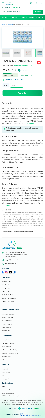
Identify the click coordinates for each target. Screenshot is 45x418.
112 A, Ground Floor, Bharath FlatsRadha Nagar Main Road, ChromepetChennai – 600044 (16, 254)
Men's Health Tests (8, 295)
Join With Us (5, 379)
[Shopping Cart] (31, 3)
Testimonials (6, 372)
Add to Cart (22, 93)
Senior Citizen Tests (8, 301)
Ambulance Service (8, 390)
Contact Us (5, 369)
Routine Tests (6, 291)
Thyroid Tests (6, 288)
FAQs (3, 360)
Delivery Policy (6, 356)
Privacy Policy (6, 340)
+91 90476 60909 (10, 263)
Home (3, 24)
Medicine (5, 17)
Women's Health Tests (9, 298)
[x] (10, 272)
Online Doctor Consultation (30, 17)
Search (38, 12)
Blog (3, 375)
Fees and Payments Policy (10, 353)
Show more (29, 123)
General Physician (7, 317)
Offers (4, 386)
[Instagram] (6, 272)
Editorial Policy (6, 346)
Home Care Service (8, 393)
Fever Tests (5, 305)
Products (10, 24)
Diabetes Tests (6, 285)
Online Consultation (8, 314)
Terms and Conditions (8, 343)
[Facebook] (3, 272)
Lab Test (14, 17)
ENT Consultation (7, 320)
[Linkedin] (14, 272)
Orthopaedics (6, 330)
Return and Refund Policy (9, 350)
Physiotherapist (6, 327)
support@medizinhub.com (13, 260)
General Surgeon (7, 324)
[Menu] (3, 3)
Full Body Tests (6, 281)
